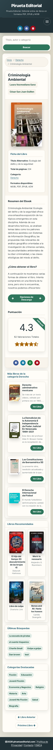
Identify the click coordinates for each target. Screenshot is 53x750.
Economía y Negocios (20, 687)
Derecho (19, 60)
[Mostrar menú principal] (47, 21)
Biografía (13, 706)
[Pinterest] (33, 28)
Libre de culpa (16, 606)
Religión (40, 687)
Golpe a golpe (34, 648)
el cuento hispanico (19, 642)
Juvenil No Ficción (18, 699)
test (27, 654)
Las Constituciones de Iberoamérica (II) (32, 461)
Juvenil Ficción (16, 681)
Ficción (12, 675)
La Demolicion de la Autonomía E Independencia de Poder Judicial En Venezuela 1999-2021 (31, 424)
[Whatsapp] (30, 362)
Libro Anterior (27, 717)
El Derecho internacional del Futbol (29, 493)
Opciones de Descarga (26, 298)
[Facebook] (26, 28)
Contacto (28, 745)
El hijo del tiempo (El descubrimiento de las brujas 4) (17, 562)
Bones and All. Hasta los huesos (36, 609)
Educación (26, 675)
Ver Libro (37, 406)
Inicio (9, 60)
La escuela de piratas (19, 636)
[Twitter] (20, 28)
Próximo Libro (25, 725)
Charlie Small (16, 648)
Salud (35, 699)
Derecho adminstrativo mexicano (29, 388)
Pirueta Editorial (26, 5)
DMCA (38, 745)
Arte (24, 693)
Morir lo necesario (37, 557)
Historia (13, 693)
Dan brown (14, 654)
